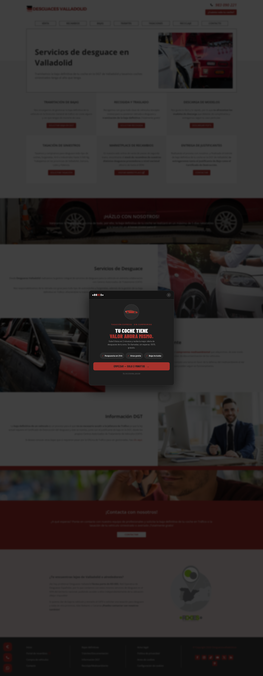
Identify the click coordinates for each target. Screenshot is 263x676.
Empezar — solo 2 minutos (131, 366)
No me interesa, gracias (131, 373)
